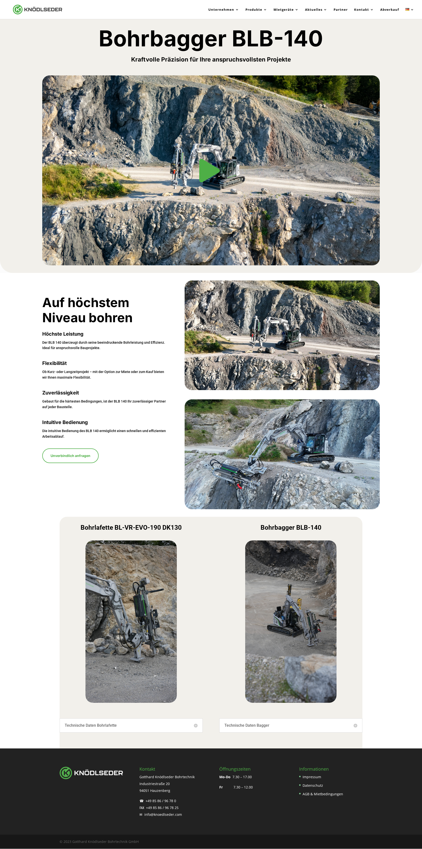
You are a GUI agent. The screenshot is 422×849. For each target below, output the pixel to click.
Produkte (253, 10)
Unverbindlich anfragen (70, 456)
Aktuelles (313, 10)
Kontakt (361, 10)
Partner (341, 10)
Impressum (312, 777)
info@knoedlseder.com (163, 814)
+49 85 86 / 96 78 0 (161, 800)
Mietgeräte (284, 10)
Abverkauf (389, 10)
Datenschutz (313, 785)
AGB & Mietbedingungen (323, 794)
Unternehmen (221, 10)
